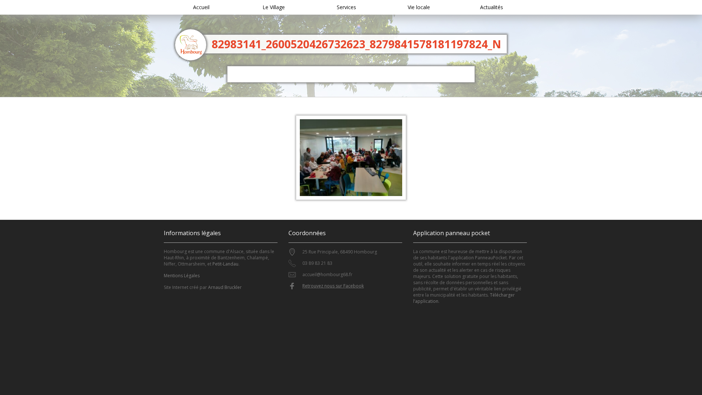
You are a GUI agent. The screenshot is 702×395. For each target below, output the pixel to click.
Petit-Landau (225, 264)
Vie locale (419, 7)
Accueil (201, 7)
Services (346, 7)
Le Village (274, 7)
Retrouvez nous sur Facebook (333, 286)
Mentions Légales (182, 275)
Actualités (491, 7)
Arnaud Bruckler (225, 287)
